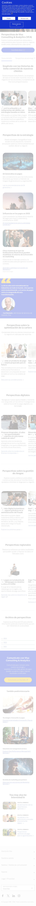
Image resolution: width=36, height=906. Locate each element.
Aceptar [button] (9, 18)
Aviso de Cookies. (6, 14)
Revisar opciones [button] (16, 24)
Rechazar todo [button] (24, 18)
